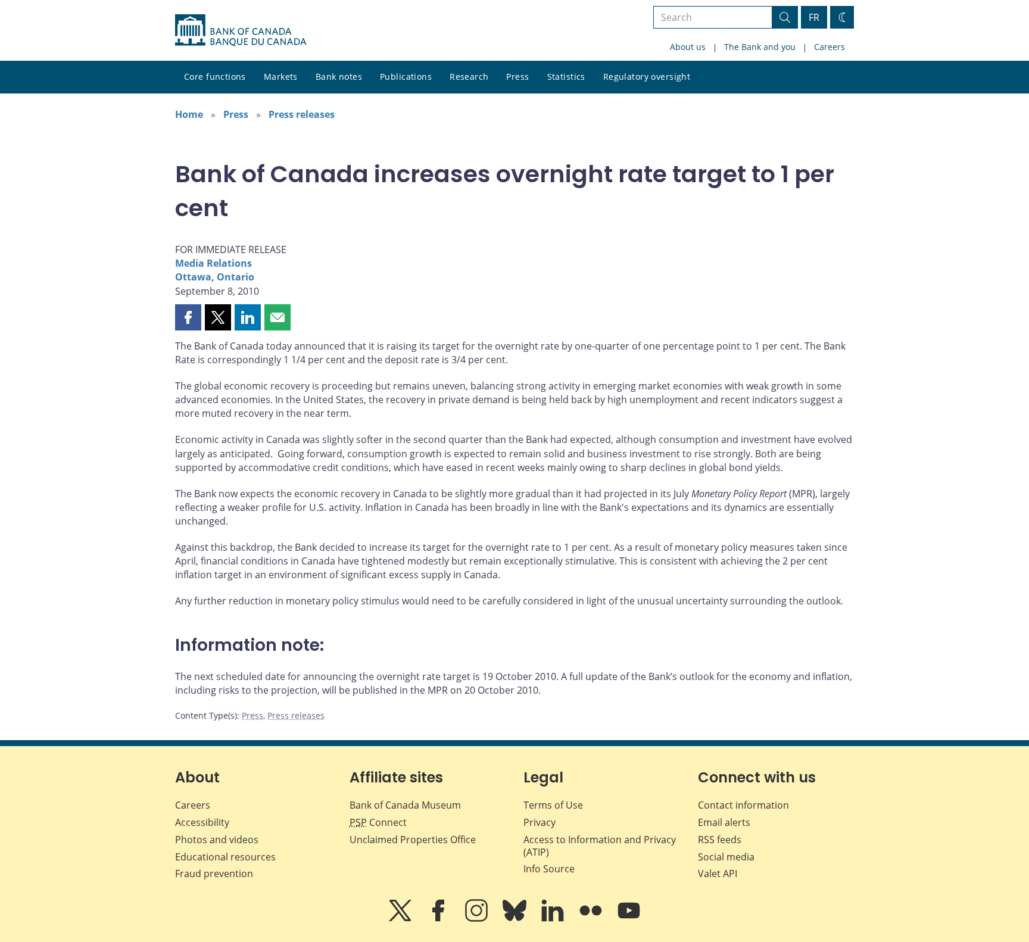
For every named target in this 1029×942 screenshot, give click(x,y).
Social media (726, 856)
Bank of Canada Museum (405, 805)
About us (688, 46)
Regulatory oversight (646, 76)
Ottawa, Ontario (214, 276)
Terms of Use (553, 805)
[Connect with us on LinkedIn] (554, 918)
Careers (829, 46)
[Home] (240, 30)
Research (469, 76)
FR (814, 17)
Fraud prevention (214, 873)
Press (517, 76)
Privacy (539, 822)
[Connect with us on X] (401, 918)
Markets (281, 76)
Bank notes (339, 76)
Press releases (302, 114)
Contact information (743, 805)
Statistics (566, 76)
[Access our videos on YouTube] (629, 918)
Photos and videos (216, 839)
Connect (378, 822)
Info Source (549, 868)
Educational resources (225, 856)
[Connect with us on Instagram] (478, 918)
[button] (188, 317)
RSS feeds (719, 839)
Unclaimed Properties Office (413, 839)
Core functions (215, 76)
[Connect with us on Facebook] (439, 918)
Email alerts (724, 822)
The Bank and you (760, 46)
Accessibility (202, 822)
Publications (406, 76)
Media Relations (213, 263)
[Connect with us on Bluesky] (516, 918)
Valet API (717, 873)
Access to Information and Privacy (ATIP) (599, 846)
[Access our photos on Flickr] (592, 918)
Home (189, 114)
